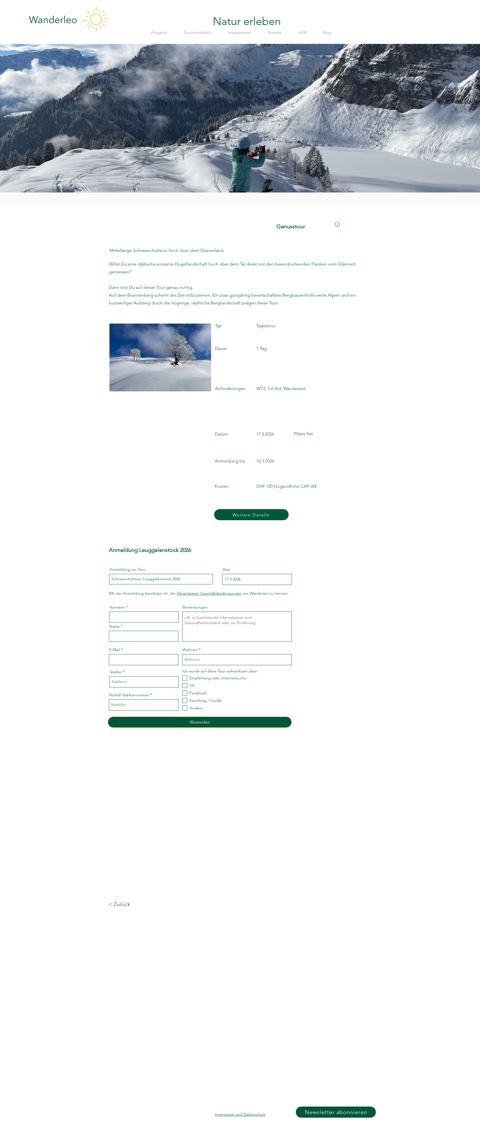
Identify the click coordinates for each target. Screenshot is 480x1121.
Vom (226, 569)
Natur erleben (247, 21)
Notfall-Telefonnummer (129, 695)
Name (114, 626)
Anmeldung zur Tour (127, 569)
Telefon (115, 672)
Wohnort (190, 650)
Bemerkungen (195, 607)
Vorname (117, 607)
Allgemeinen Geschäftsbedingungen (209, 593)
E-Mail (114, 650)
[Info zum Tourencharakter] (337, 224)
